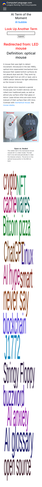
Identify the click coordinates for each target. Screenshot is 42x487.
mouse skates (8, 105)
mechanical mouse (22, 102)
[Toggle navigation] (5, 9)
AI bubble (21, 22)
